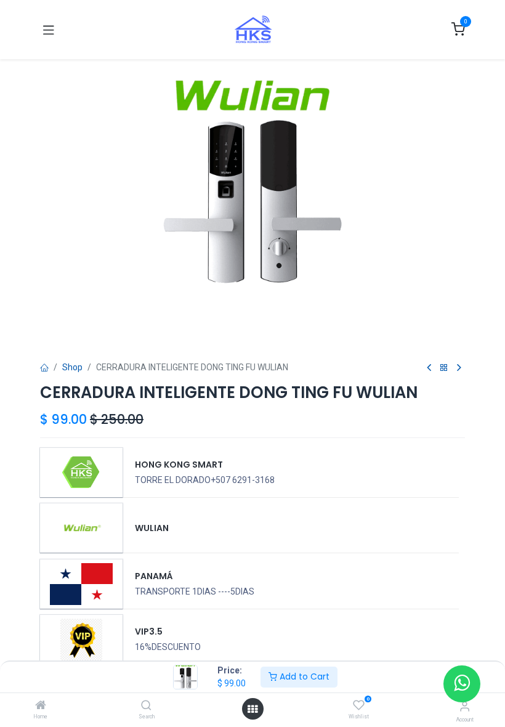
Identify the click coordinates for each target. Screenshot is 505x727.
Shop (72, 367)
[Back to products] (444, 368)
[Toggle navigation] (48, 29)
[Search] (146, 706)
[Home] (40, 706)
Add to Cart (303, 676)
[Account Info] (465, 706)
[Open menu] (252, 709)
